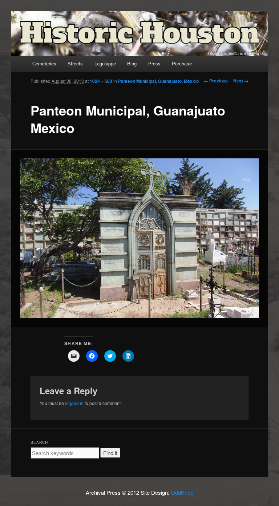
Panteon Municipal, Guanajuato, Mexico (158, 81)
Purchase (182, 63)
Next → (240, 80)
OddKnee (182, 492)
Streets (75, 63)
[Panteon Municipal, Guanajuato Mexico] (139, 238)
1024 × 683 (101, 81)
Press (154, 63)
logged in (74, 403)
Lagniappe (105, 63)
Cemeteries (44, 63)
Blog (132, 63)
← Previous (216, 80)
